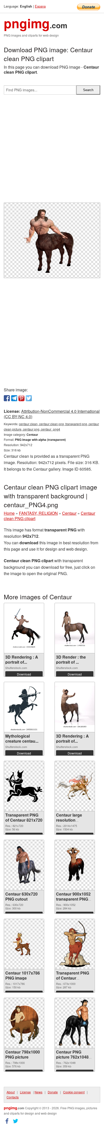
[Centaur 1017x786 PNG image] (24, 944)
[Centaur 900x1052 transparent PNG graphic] (74, 865)
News (38, 1092)
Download (24, 674)
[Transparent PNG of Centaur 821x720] (24, 786)
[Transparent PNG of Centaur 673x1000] (75, 944)
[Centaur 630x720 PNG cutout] (24, 865)
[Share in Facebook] (7, 398)
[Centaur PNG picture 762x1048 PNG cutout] (74, 1023)
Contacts (13, 1097)
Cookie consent (74, 1092)
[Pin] (21, 398)
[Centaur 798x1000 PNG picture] (24, 1023)
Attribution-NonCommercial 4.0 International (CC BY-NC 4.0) (52, 413)
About (11, 1092)
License (25, 1092)
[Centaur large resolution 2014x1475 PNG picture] (74, 786)
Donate (53, 1092)
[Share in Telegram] (14, 398)
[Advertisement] (52, 151)
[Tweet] (29, 398)
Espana (40, 6)
